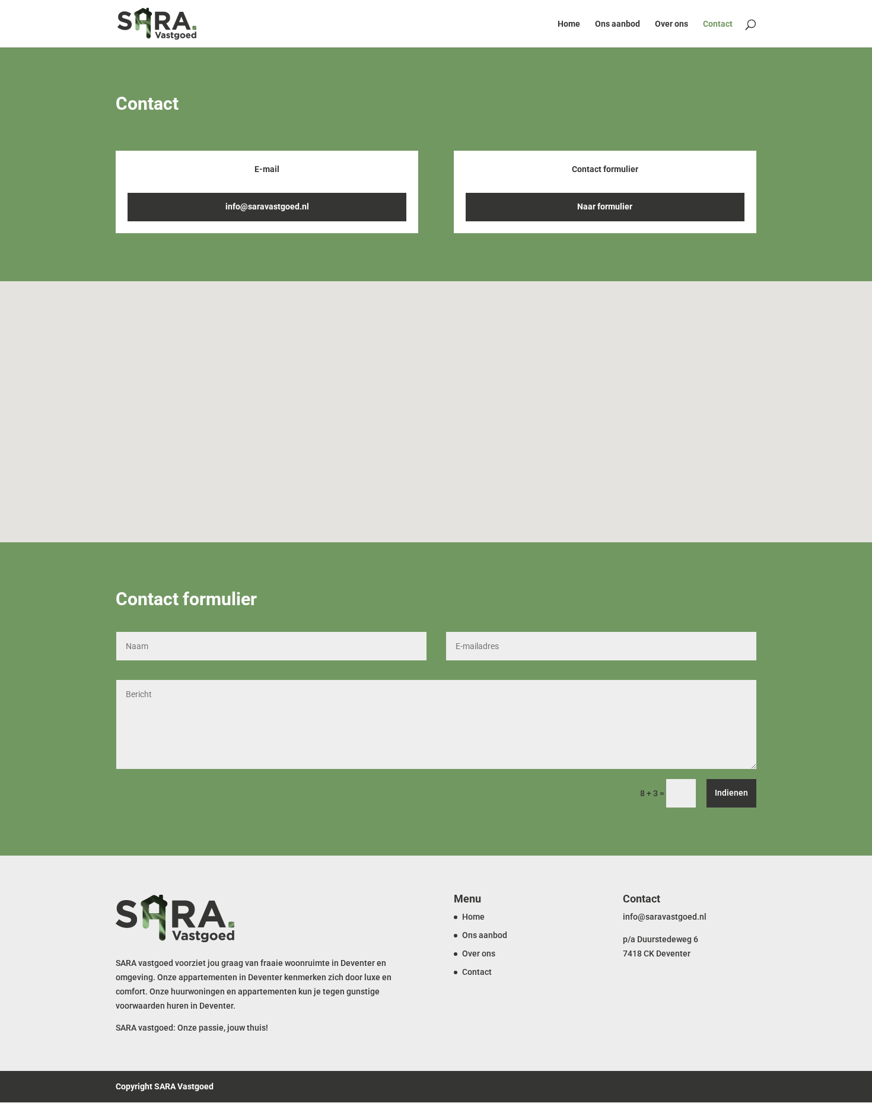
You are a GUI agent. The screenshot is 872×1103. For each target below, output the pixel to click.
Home (569, 24)
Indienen (731, 792)
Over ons (671, 24)
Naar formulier (604, 206)
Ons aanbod (617, 24)
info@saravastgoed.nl (267, 206)
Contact (718, 24)
